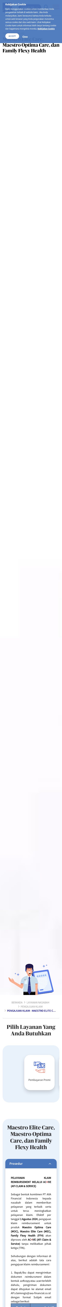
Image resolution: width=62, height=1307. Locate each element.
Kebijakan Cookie (46, 28)
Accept (12, 36)
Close (25, 36)
